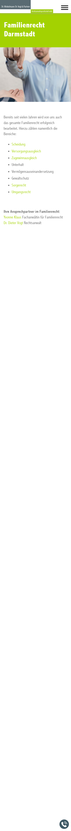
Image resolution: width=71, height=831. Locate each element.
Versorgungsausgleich (26, 151)
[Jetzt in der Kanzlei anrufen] (64, 824)
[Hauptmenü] (64, 8)
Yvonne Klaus (12, 217)
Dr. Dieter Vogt (13, 223)
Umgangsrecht (21, 192)
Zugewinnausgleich (24, 158)
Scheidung (18, 144)
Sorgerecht (19, 185)
